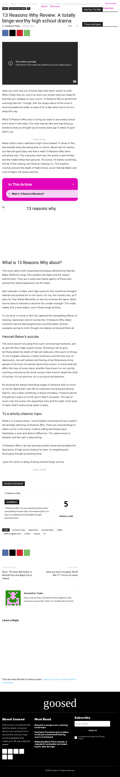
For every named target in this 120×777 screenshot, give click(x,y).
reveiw (27, 533)
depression (33, 530)
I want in (92, 731)
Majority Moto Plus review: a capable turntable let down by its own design (51, 744)
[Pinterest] (20, 33)
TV (44, 533)
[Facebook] (5, 33)
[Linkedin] (15, 751)
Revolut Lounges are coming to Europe (51, 726)
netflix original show (12, 533)
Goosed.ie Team (12, 26)
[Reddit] (21, 751)
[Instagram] (10, 751)
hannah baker (48, 530)
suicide (37, 533)
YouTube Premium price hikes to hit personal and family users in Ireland (52, 734)
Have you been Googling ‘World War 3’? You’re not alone (62, 573)
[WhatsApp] (27, 33)
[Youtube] (10, 757)
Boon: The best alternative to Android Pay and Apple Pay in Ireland (17, 575)
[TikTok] (4, 757)
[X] (12, 33)
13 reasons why (18, 530)
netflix (59, 530)
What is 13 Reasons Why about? (28, 194)
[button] (66, 6)
